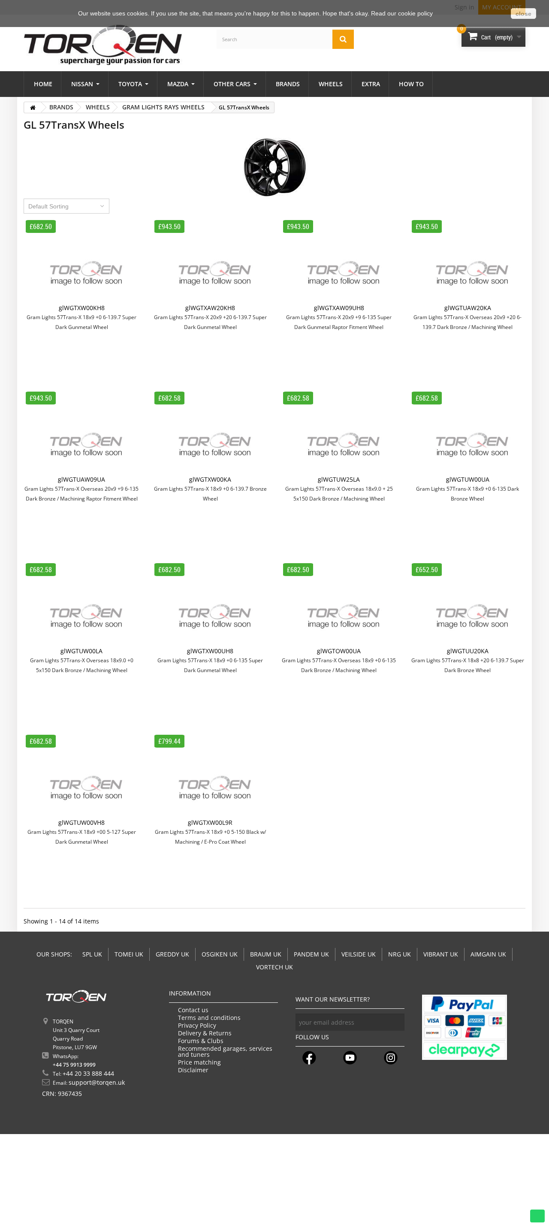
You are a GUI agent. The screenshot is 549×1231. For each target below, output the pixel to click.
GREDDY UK (172, 954)
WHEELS (98, 107)
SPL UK (92, 954)
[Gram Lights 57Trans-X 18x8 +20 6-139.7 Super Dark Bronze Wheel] (467, 604)
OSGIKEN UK (220, 954)
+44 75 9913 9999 (74, 1064)
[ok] (396, 1022)
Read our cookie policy (402, 13)
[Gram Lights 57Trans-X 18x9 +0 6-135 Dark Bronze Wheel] (467, 433)
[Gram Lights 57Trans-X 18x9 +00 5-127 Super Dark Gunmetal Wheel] (81, 776)
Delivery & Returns (205, 1033)
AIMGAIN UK (488, 954)
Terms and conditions (209, 1018)
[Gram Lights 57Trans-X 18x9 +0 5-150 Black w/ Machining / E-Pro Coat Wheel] (210, 776)
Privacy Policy (197, 1026)
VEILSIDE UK (358, 954)
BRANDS (61, 107)
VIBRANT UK (440, 954)
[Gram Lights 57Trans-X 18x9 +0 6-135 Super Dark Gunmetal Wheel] (210, 604)
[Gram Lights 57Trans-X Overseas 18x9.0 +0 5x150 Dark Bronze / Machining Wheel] (81, 604)
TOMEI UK (129, 954)
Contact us (193, 1010)
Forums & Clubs (200, 1041)
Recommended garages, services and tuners (225, 1052)
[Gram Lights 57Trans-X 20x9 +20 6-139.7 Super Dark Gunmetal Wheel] (210, 261)
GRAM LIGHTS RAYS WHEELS (163, 107)
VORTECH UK (274, 967)
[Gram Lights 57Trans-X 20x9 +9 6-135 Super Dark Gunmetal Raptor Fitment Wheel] (339, 261)
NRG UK (399, 954)
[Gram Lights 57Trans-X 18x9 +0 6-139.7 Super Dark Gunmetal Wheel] (81, 261)
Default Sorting (48, 206)
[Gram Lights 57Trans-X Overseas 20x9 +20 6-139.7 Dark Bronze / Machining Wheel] (467, 261)
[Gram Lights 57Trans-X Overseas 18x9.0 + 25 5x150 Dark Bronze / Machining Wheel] (339, 433)
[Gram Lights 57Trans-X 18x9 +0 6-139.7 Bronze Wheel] (210, 433)
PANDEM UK (311, 954)
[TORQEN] (103, 45)
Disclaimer (193, 1070)
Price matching (199, 1062)
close (523, 13)
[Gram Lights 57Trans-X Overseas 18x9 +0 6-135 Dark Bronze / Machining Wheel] (339, 604)
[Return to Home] (32, 107)
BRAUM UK (265, 954)
